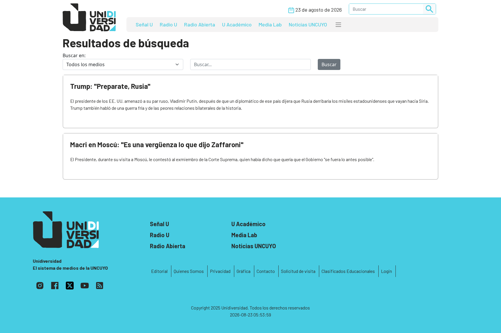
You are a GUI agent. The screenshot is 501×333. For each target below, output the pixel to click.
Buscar (329, 64)
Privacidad (220, 271)
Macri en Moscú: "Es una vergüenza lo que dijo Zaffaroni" (157, 144)
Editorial (159, 271)
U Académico (237, 24)
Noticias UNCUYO (308, 24)
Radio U (168, 24)
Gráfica (244, 271)
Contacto (266, 271)
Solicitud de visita (298, 271)
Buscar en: (74, 55)
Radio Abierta (199, 24)
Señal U (144, 24)
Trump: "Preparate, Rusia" (110, 86)
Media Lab (270, 24)
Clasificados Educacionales (348, 271)
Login (386, 271)
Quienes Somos (189, 271)
